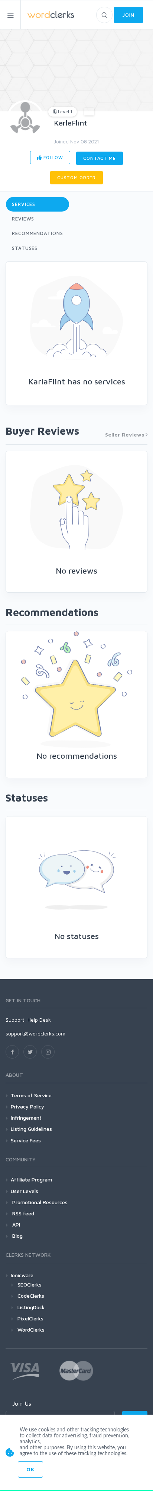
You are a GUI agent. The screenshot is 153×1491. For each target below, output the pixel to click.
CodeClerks (30, 1295)
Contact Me (99, 158)
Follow (52, 157)
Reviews (23, 219)
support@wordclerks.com (35, 1033)
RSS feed (22, 1213)
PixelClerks (30, 1318)
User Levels (24, 1191)
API (15, 1224)
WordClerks (31, 1329)
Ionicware (22, 1275)
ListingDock (31, 1307)
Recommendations (37, 233)
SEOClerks (29, 1284)
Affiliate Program (31, 1179)
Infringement (26, 1117)
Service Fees (26, 1140)
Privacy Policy (27, 1106)
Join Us (21, 1403)
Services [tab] (23, 204)
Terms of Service (31, 1095)
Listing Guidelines (31, 1129)
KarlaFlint (70, 122)
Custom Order (76, 177)
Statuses (25, 248)
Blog (17, 1236)
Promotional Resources (39, 1202)
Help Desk (39, 1019)
